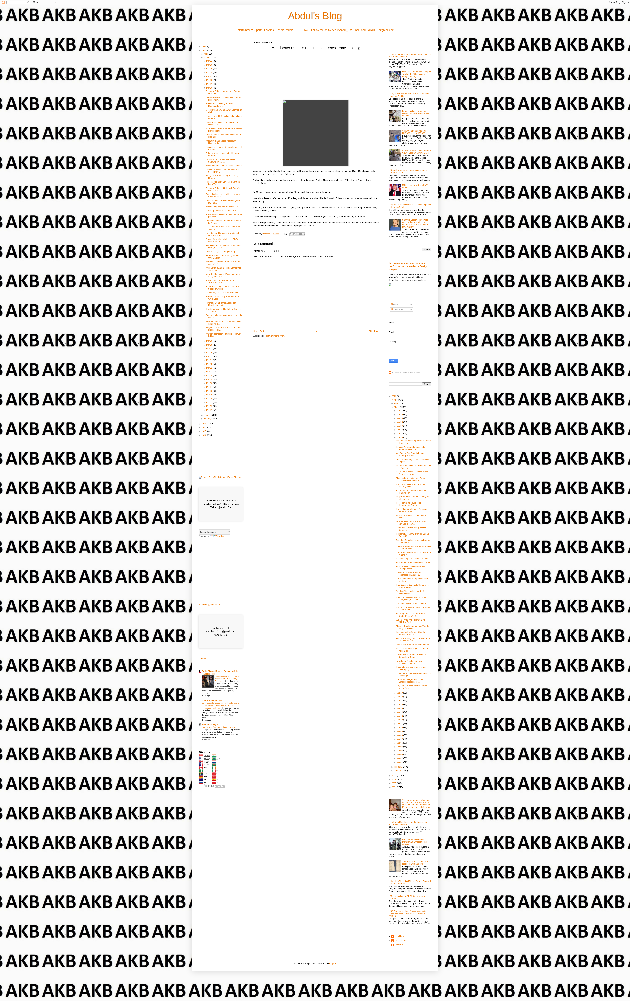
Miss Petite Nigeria (211, 724)
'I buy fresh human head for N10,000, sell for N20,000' (414, 132)
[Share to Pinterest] (303, 234)
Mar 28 (209, 72)
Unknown (399, 945)
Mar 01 (209, 410)
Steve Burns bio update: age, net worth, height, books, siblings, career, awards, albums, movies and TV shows (220, 705)
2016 (204, 427)
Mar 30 (209, 65)
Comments (398, 309)
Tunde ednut (400, 940)
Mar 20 (209, 88)
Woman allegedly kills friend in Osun (222, 207)
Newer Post (258, 331)
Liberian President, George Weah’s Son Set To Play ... (411, 522)
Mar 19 (209, 341)
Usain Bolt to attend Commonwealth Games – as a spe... (222, 123)
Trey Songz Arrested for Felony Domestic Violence (409, 662)
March (207, 57)
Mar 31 (209, 61)
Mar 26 (209, 80)
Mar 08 (209, 383)
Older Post (373, 331)
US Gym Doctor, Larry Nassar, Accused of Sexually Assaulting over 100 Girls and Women (408, 913)
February (208, 415)
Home (316, 331)
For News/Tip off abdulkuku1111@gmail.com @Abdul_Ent (220, 631)
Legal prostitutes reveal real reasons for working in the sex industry (415, 113)
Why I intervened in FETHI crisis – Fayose (224, 166)
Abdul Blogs (400, 936)
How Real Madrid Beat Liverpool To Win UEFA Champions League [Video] (416, 74)
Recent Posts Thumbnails (401, 372)
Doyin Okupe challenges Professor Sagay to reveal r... (221, 160)
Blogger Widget (415, 372)
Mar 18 (209, 345)
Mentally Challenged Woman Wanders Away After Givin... (223, 275)
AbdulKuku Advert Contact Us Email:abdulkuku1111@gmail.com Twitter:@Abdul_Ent (221, 504)
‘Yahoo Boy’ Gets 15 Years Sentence (222, 293)
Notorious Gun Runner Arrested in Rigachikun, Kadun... (221, 304)
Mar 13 (209, 364)
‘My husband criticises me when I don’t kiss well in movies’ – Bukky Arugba (408, 266)
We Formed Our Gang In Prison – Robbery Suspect (220, 104)
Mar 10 (209, 375)
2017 (204, 424)
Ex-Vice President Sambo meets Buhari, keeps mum (410, 448)
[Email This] (291, 234)
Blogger (332, 963)
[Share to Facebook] (300, 234)
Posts (395, 304)
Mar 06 (209, 391)
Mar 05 (209, 395)
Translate (220, 536)
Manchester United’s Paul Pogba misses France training (410, 479)
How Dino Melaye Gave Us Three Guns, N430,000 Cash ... (223, 246)
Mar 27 (209, 76)
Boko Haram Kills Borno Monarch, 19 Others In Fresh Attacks (415, 841)
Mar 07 (209, 387)
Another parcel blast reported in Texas (223, 210)
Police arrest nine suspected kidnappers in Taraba (408, 504)
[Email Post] (286, 234)
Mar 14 (209, 360)
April (206, 54)
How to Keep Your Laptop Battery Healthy (218, 727)
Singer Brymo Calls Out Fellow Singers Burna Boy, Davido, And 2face (227, 678)
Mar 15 (209, 356)
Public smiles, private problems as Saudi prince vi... (411, 567)
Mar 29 (209, 68)
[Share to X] (297, 234)
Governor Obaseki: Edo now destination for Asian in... (408, 574)
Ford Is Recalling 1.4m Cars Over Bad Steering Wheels (222, 287)
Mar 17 (209, 349)
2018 (204, 50)
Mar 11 (209, 372)
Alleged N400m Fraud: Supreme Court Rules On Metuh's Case (416, 151)
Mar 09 (209, 379)
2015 (204, 431)
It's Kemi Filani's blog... (212, 700)
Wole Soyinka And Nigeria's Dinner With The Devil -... (411, 621)
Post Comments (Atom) (275, 336)
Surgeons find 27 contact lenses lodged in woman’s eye (416, 862)
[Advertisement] (315, 76)
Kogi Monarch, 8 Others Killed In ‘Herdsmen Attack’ (220, 281)
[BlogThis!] (294, 234)
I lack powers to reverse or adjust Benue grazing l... (410, 485)
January (207, 419)
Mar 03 (209, 402)
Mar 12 (209, 368)
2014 (204, 435)
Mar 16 (209, 352)
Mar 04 (209, 398)
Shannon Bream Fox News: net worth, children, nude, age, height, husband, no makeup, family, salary (416, 223)
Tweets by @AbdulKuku (209, 605)
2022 (204, 46)
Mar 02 (209, 406)
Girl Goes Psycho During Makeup (220, 252)
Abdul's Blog (315, 15)
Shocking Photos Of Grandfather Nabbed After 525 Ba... (410, 615)
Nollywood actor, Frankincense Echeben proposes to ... (409, 680)
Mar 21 (209, 84)
